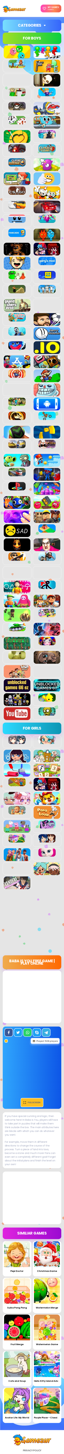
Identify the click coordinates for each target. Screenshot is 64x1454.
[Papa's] (47, 817)
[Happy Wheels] (17, 319)
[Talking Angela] (47, 854)
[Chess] (47, 136)
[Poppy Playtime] (47, 479)
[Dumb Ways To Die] (17, 221)
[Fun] (17, 267)
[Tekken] (47, 633)
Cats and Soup (17, 1381)
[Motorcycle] (47, 418)
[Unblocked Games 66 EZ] (17, 690)
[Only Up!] (17, 446)
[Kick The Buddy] (17, 376)
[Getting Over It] (17, 291)
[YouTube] (17, 718)
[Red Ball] (47, 507)
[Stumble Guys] (17, 605)
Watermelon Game (47, 1344)
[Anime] (17, 742)
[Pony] (47, 826)
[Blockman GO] (47, 94)
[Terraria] (17, 647)
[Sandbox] (47, 530)
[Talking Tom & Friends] (47, 615)
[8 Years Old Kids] (17, 66)
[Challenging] (17, 141)
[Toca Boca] (47, 873)
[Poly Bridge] (17, 474)
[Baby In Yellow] (47, 84)
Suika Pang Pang (17, 1307)
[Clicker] (47, 169)
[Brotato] (17, 108)
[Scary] (17, 549)
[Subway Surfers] (47, 605)
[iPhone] (47, 366)
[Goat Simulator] (47, 291)
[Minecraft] (17, 404)
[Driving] (47, 211)
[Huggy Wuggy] (17, 347)
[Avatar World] (47, 742)
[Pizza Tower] (47, 446)
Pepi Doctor (17, 1271)
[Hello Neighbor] (17, 333)
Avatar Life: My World (17, 1417)
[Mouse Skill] (17, 436)
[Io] (47, 352)
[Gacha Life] (17, 803)
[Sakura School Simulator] (47, 840)
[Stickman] (47, 587)
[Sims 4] (17, 859)
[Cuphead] (47, 197)
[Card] (17, 122)
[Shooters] (17, 559)
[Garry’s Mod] (47, 263)
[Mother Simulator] (17, 812)
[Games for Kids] (47, 803)
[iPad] (17, 366)
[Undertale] (17, 704)
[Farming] (17, 784)
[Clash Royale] (17, 164)
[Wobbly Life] (47, 699)
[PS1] (17, 488)
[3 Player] (17, 56)
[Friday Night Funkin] (47, 253)
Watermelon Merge (47, 1307)
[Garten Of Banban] (17, 277)
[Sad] (17, 535)
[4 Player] (47, 56)
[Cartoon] (47, 127)
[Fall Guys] (47, 221)
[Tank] (17, 629)
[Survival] (17, 619)
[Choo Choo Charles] (17, 150)
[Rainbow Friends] (17, 507)
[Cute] (47, 760)
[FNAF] (17, 253)
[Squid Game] (17, 591)
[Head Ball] (47, 324)
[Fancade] (17, 235)
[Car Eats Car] (47, 112)
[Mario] (47, 380)
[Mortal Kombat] (17, 418)
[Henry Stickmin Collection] (47, 338)
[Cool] (47, 183)
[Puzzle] (47, 493)
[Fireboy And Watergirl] (47, 239)
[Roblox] (47, 521)
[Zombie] (47, 713)
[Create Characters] (17, 760)
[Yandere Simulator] (17, 887)
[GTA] (17, 310)
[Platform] (47, 464)
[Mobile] (47, 408)
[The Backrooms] (17, 657)
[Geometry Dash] (47, 277)
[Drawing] (17, 774)
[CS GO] (17, 193)
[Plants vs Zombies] (17, 464)
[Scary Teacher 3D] (47, 549)
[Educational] (47, 774)
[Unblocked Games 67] (47, 690)
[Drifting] (17, 207)
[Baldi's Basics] (17, 94)
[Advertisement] (32, 923)
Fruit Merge (17, 1344)
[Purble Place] (17, 840)
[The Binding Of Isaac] (47, 662)
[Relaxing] (17, 521)
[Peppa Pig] (17, 831)
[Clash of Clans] (47, 150)
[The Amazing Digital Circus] (47, 643)
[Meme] (47, 394)
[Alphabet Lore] (47, 70)
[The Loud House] (17, 676)
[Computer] (17, 183)
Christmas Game (47, 1271)
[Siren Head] (47, 559)
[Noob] (47, 436)
